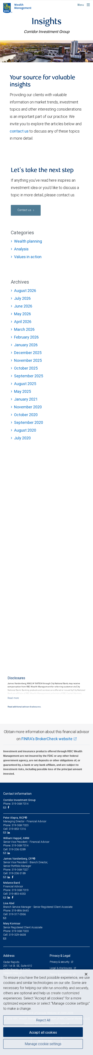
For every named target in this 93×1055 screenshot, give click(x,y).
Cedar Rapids (11, 962)
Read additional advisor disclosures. (24, 706)
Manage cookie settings (43, 1044)
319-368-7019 (20, 890)
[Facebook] (9, 807)
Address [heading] (8, 956)
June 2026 (23, 306)
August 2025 (25, 383)
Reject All (43, 1020)
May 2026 (22, 313)
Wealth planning (28, 241)
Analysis (21, 249)
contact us (19, 131)
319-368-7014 (20, 845)
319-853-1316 (17, 829)
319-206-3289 (17, 849)
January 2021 (26, 399)
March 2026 (24, 329)
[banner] (46, 51)
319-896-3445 (20, 910)
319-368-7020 (20, 931)
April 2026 (22, 321)
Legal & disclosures (61, 968)
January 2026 (26, 344)
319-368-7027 (20, 869)
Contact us (25, 210)
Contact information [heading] (17, 794)
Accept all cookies (43, 1032)
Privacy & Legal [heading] (60, 956)
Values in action (28, 256)
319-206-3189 (17, 873)
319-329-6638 (17, 934)
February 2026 (26, 337)
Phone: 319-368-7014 (16, 803)
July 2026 (22, 298)
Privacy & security (60, 962)
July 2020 (22, 437)
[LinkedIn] (9, 833)
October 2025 (26, 368)
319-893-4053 (17, 894)
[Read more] (13, 697)
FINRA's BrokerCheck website (46, 738)
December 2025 (28, 352)
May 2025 (22, 391)
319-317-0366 (17, 914)
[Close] (86, 974)
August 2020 (25, 430)
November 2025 (28, 360)
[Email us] (5, 807)
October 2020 (26, 414)
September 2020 (28, 422)
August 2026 (25, 290)
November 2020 (28, 406)
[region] (46, 1012)
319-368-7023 (20, 825)
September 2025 (28, 375)
